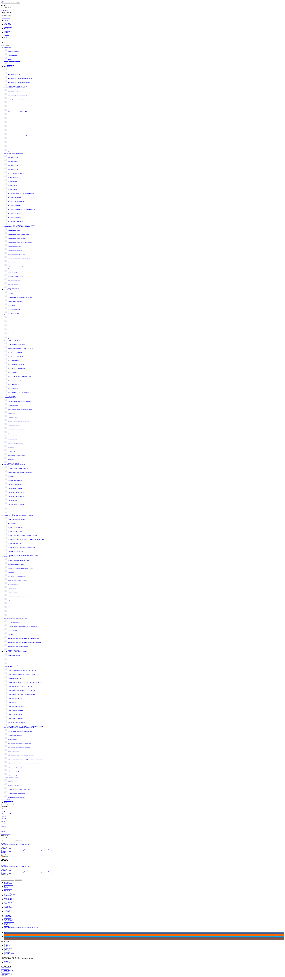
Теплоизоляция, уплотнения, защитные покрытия (16, 618)
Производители (8, 31)
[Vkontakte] (4, 932)
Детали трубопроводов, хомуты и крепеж (14, 87)
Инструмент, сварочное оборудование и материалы (17, 226)
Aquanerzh (3, 821)
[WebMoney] (7, 946)
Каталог (6, 21)
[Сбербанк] (7, 952)
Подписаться (18, 840)
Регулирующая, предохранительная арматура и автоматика (18, 515)
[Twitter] (4, 936)
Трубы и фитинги (8, 666)
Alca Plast (3, 811)
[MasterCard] (7, 945)
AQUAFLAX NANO (6, 813)
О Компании (7, 23)
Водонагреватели (8, 66)
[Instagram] (4, 939)
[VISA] (6, 944)
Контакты (6, 32)
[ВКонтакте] (1, 856)
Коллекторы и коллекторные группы (13, 268)
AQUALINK (4, 818)
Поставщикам (7, 24)
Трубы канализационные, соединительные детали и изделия (19, 727)
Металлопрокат (7, 314)
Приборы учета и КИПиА (10, 435)
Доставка (6, 28)
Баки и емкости (7, 47)
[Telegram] (7, 856)
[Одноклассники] (3, 856)
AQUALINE (4, 816)
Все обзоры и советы (6, 848)
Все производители (5, 834)
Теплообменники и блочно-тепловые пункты (15, 651)
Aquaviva (3, 831)
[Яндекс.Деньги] (8, 948)
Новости (6, 25)
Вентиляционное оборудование (12, 61)
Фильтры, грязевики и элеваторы (12, 777)
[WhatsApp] (6, 856)
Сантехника (7, 556)
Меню (5, 37)
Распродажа (7, 505)
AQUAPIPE (4, 826)
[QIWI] (5, 949)
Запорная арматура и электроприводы (13, 153)
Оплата (5, 29)
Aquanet (3, 823)
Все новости (4, 843)
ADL (2, 808)
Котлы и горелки (8, 289)
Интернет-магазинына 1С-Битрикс (6, 968)
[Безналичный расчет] (9, 954)
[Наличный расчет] (9, 953)
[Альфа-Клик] (7, 950)
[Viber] (4, 856)
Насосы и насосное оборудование (12, 340)
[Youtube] (4, 937)
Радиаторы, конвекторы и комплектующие (14, 464)
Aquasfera (3, 829)
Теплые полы (7, 656)
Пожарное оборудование (10, 397)
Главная (6, 20)
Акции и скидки (8, 27)
